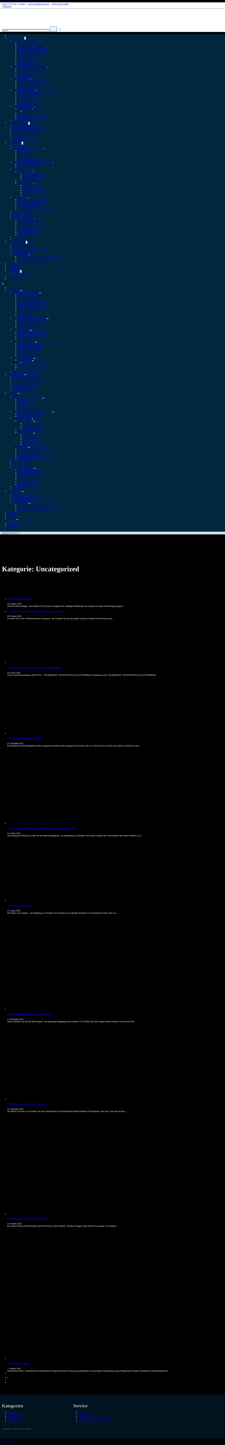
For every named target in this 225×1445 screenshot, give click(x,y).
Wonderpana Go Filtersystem (30, 234)
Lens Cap (22, 153)
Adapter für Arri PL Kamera (29, 95)
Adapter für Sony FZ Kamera (30, 104)
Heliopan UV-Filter (31, 188)
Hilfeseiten (13, 271)
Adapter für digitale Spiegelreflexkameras (29, 66)
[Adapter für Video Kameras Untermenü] (36, 90)
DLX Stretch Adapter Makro (24, 245)
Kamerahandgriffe (19, 146)
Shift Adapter (23, 113)
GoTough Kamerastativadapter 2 (31, 225)
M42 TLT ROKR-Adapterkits (35, 111)
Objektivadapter (15, 37)
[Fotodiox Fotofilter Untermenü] (34, 421)
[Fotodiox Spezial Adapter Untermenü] (34, 358)
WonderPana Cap (19, 138)
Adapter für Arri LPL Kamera (30, 97)
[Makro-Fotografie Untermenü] (26, 242)
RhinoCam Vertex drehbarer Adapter (33, 116)
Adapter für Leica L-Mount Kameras (33, 52)
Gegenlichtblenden (20, 197)
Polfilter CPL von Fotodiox (34, 174)
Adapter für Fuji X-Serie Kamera (31, 50)
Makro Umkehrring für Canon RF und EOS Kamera (39, 257)
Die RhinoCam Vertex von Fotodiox (26, 1104)
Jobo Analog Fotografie (22, 213)
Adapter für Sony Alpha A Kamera (32, 76)
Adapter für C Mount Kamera (30, 99)
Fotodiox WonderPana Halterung (26, 135)
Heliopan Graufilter (31, 192)
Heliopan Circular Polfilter (34, 185)
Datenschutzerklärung (87, 1416)
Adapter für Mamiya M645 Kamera (32, 85)
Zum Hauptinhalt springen (11, 1)
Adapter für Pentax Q (26, 64)
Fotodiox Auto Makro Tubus (24, 247)
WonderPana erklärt (18, 1363)
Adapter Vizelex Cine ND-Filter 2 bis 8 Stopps (37, 92)
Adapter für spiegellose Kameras (25, 41)
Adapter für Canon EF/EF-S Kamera (33, 69)
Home (9, 287)
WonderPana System (17, 123)
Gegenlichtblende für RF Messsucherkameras (36, 209)
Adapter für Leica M (26, 55)
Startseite (5, 533)
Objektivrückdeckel (26, 157)
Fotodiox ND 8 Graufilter (33, 178)
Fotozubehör (14, 142)
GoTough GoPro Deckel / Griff (30, 220)
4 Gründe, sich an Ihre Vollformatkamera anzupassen (35, 611)
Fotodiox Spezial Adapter (22, 106)
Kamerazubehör (19, 237)
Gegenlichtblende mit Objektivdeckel (33, 202)
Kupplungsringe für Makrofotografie (33, 261)
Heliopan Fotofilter (25, 183)
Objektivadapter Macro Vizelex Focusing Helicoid (33, 250)
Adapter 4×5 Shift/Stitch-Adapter (31, 118)
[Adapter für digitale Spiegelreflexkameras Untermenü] (47, 67)
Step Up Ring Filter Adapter (29, 167)
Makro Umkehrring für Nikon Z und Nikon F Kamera (40, 259)
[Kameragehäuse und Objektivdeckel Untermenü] (43, 398)
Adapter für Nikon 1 (26, 62)
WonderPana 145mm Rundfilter (25, 128)
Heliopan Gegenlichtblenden (29, 204)
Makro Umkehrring (20, 254)
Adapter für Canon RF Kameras (31, 43)
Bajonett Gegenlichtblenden (29, 206)
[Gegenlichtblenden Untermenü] (29, 447)
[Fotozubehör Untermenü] (22, 143)
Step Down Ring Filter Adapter (30, 164)
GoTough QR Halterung (28, 223)
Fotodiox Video (13, 514)
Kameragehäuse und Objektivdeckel (27, 148)
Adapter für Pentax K (26, 73)
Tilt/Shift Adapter (25, 109)
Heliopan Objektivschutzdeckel (30, 160)
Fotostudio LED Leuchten (23, 211)
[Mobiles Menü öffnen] (3, 283)
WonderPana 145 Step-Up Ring (25, 133)
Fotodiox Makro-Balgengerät (24, 252)
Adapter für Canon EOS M (29, 59)
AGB (80, 1414)
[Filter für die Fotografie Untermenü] (33, 419)
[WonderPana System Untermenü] (29, 123)
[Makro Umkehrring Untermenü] (29, 503)
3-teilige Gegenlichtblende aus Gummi (33, 199)
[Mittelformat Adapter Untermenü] (31, 330)
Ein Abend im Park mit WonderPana (27, 1218)
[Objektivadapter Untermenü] (25, 38)
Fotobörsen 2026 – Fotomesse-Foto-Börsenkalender (34, 667)
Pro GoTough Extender (27, 227)
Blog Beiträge (13, 517)
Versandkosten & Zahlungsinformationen (95, 1419)
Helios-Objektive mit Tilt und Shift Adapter (30, 1014)
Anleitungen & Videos (21, 274)
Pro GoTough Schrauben (28, 232)
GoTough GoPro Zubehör (23, 218)
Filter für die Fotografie (22, 169)
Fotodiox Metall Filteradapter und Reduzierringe (32, 162)
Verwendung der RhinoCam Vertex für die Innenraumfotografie (41, 828)
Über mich (11, 524)
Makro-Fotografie (16, 242)
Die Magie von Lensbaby (20, 905)
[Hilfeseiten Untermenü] (21, 271)
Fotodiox (11, 1412)
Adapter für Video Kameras (23, 90)
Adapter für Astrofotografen (23, 372)
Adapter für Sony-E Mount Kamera (32, 48)
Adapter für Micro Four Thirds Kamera (34, 57)
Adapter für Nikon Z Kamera (30, 45)
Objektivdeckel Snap (26, 155)
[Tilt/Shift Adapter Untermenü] (33, 109)
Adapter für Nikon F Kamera (30, 71)
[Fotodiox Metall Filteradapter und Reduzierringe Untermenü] (53, 412)
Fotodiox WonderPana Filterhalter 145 (28, 126)
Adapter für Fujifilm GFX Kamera (32, 83)
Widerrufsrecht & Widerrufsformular (93, 1421)
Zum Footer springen (30, 1)
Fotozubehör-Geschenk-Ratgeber (24, 738)
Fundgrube (11, 512)
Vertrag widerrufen (17, 279)
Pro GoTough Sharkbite (27, 230)
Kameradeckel (23, 150)
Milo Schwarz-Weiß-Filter (28, 181)
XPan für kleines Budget (20, 598)
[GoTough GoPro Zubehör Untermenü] (35, 468)
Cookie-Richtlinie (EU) (16, 1421)
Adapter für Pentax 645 (27, 87)
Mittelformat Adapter (21, 78)
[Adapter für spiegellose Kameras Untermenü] (40, 41)
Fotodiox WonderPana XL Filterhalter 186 (29, 131)
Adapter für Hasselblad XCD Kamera (33, 80)
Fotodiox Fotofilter (25, 171)
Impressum (82, 1412)
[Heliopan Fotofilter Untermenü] (34, 433)
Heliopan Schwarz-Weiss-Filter (35, 195)
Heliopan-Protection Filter (33, 190)
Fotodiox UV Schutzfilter (33, 176)
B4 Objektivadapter (26, 102)
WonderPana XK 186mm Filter (25, 140)
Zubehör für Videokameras (23, 489)
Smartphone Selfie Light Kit (24, 216)
